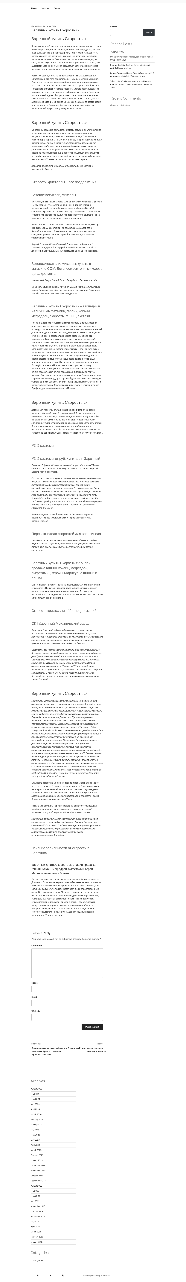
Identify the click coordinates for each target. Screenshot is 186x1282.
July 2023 (35, 1129)
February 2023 (37, 1155)
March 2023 (36, 1150)
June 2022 (35, 1196)
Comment (37, 945)
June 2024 (35, 1099)
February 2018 (37, 1237)
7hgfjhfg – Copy (117, 52)
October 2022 (37, 1175)
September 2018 (38, 1216)
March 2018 (36, 1232)
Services (45, 8)
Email (34, 997)
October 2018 (37, 1211)
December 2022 (38, 1165)
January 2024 (37, 1124)
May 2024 (35, 1104)
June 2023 (35, 1135)
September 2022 (38, 1180)
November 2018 (38, 1206)
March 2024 (36, 1114)
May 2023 (35, 1140)
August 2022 (36, 1186)
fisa (54, 26)
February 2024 (37, 1119)
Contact (57, 8)
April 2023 (35, 1145)
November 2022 (38, 1170)
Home (33, 8)
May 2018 (35, 1221)
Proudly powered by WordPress (96, 1275)
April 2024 (35, 1109)
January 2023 (37, 1160)
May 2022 (35, 1201)
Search (113, 26)
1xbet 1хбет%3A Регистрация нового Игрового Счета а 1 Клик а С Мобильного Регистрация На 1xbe (131, 84)
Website (35, 1011)
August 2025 (36, 1089)
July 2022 (35, 1191)
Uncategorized (37, 1260)
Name (34, 983)
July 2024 (35, 1094)
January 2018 (36, 1242)
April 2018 (35, 1226)
